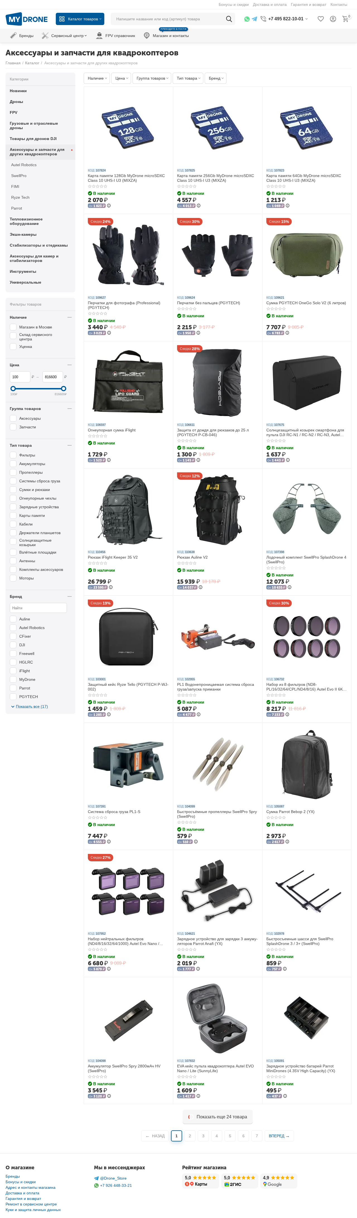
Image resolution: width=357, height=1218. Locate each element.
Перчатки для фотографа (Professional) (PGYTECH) (124, 305)
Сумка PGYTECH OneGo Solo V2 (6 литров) (306, 303)
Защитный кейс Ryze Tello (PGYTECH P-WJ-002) (128, 686)
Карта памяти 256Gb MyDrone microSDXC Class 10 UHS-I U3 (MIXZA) (215, 178)
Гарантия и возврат (23, 1198)
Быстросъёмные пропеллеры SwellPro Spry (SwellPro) (217, 814)
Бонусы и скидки (21, 1182)
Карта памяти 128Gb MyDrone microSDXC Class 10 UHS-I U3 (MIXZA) (126, 178)
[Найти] (229, 19)
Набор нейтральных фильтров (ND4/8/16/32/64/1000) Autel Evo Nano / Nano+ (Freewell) (123, 941)
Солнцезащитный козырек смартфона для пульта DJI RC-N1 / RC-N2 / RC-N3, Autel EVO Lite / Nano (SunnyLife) (305, 432)
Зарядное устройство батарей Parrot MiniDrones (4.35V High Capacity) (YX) (300, 1068)
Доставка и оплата (22, 1193)
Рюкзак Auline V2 (192, 557)
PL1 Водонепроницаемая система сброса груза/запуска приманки (215, 686)
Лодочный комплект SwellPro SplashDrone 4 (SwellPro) (306, 559)
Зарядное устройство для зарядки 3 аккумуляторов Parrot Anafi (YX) (217, 941)
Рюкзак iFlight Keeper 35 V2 (113, 557)
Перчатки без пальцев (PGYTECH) (208, 303)
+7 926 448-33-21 (116, 1185)
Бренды (13, 1176)
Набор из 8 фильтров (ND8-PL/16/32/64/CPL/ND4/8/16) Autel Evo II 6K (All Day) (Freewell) (304, 687)
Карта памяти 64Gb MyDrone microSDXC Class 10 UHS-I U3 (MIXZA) (303, 178)
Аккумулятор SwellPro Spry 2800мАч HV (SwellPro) (124, 1068)
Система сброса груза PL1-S (114, 811)
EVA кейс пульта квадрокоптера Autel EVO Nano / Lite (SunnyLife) (215, 1068)
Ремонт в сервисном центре (31, 1204)
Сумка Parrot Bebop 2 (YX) (290, 811)
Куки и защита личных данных (33, 1209)
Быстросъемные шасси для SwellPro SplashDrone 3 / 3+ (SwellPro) (299, 941)
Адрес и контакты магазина (31, 1187)
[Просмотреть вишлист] (320, 19)
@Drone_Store (113, 1178)
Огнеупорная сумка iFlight (112, 430)
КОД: (91, 170)
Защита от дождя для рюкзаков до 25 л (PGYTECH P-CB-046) (213, 432)
